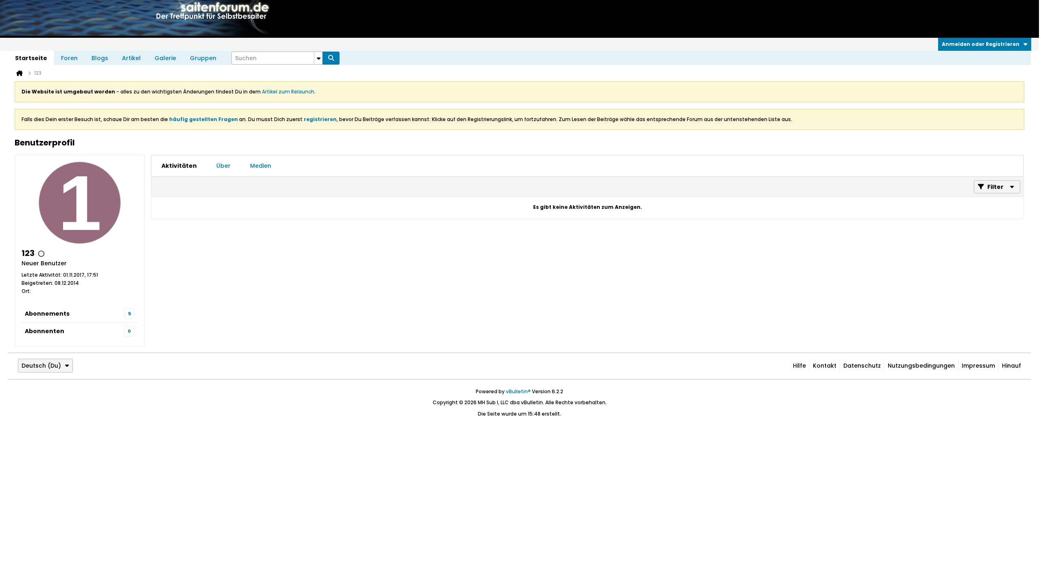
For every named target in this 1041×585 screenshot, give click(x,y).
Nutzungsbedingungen (921, 366)
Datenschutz (862, 366)
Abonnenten (44, 331)
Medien (260, 166)
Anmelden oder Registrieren (980, 44)
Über (223, 166)
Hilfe (799, 366)
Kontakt (824, 366)
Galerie (165, 58)
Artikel (131, 58)
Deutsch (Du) (41, 366)
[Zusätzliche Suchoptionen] (318, 58)
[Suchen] (331, 58)
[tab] (179, 166)
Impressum (978, 366)
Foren (69, 58)
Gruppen (203, 58)
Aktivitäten (179, 166)
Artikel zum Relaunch (288, 91)
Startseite (31, 58)
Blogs (99, 58)
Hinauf (1011, 366)
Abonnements (47, 314)
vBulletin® (518, 391)
